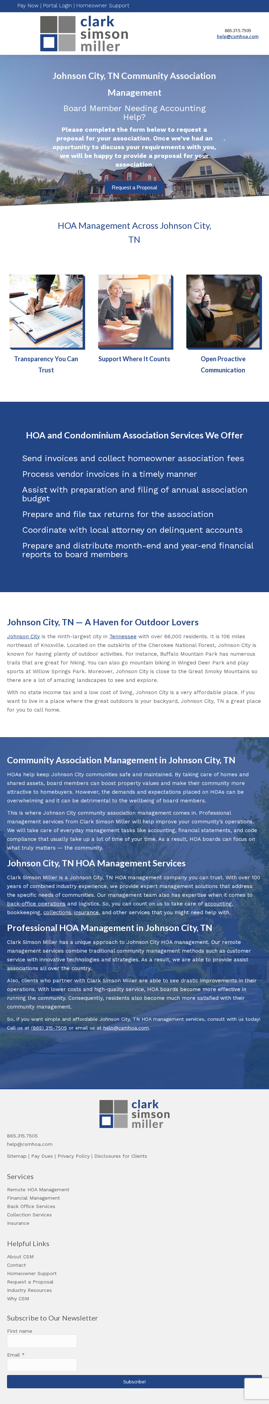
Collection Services (29, 1214)
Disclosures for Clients (120, 1156)
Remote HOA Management (38, 1189)
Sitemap (17, 1156)
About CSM (20, 1256)
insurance (86, 912)
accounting (218, 904)
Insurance (18, 1223)
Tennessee (123, 636)
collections (57, 912)
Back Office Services (31, 1206)
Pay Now (28, 5)
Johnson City (23, 636)
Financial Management (33, 1198)
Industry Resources (29, 1290)
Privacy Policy (73, 1156)
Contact (16, 1265)
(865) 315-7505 (49, 1028)
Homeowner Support (102, 5)
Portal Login (57, 5)
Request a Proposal (134, 187)
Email (16, 1355)
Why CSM (18, 1298)
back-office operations (36, 904)
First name (19, 1331)
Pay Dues (42, 1156)
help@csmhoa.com (237, 36)
